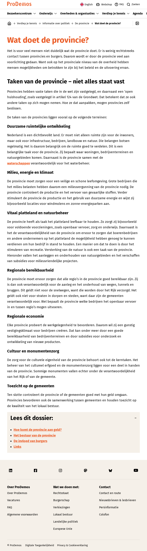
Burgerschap (61, 500)
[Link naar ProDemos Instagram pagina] (61, 470)
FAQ (121, 4)
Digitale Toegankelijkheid (39, 545)
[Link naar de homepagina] (19, 4)
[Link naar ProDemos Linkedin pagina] (11, 470)
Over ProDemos (17, 493)
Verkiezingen (61, 507)
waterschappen (18, 163)
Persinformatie (108, 507)
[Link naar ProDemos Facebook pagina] (36, 470)
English (89, 4)
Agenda (138, 13)
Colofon (104, 514)
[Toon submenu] (34, 13)
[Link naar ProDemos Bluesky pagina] (111, 470)
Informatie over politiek (56, 23)
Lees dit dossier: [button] (31, 418)
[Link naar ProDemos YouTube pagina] (136, 470)
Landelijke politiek (65, 521)
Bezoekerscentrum (19, 13)
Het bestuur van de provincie (35, 435)
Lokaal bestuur (63, 514)
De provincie (82, 23)
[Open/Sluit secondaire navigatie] (140, 23)
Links (17, 447)
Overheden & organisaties (77, 13)
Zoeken (136, 4)
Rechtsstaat (61, 493)
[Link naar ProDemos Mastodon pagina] (86, 470)
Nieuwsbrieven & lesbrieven (117, 500)
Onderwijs (46, 13)
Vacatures (13, 500)
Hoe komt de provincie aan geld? (38, 430)
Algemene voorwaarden (22, 514)
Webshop (106, 4)
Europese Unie (62, 528)
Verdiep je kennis (113, 13)
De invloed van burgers (30, 441)
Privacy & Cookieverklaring (72, 545)
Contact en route (110, 493)
